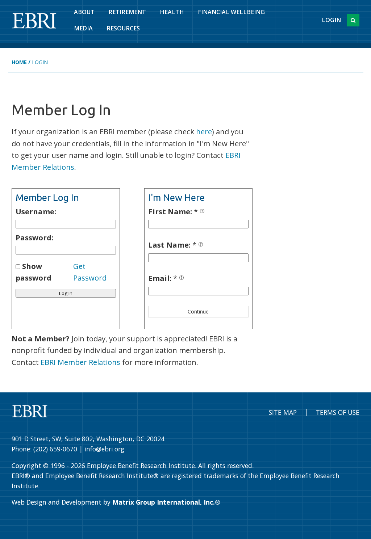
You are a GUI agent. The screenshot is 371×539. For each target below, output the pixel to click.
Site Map (283, 412)
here (204, 131)
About (84, 12)
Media (83, 28)
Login (331, 20)
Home (19, 62)
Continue (198, 311)
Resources (123, 28)
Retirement (127, 12)
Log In (65, 293)
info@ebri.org (104, 449)
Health (172, 12)
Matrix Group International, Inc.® (166, 502)
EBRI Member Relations (80, 362)
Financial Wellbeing (231, 12)
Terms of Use (337, 412)
